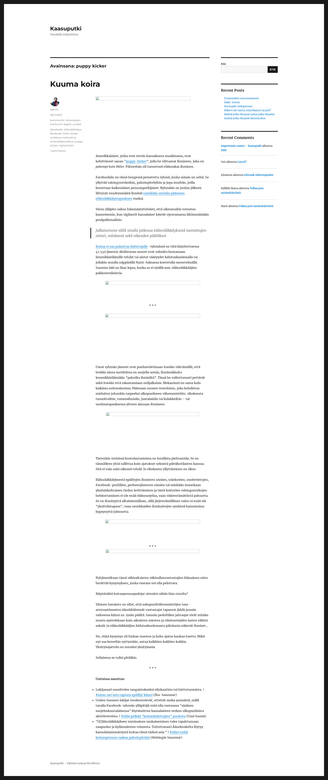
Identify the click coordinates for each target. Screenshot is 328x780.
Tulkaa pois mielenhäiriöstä (256, 206)
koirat (73, 133)
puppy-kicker (136, 161)
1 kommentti (58, 150)
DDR (223, 150)
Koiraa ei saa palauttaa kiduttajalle (122, 246)
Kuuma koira (75, 84)
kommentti (57, 120)
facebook (56, 133)
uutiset (77, 124)
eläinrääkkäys (72, 129)
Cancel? (242, 161)
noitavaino (69, 137)
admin (54, 109)
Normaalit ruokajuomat (238, 106)
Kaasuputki (65, 28)
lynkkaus (55, 137)
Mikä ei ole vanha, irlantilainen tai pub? (247, 110)
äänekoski (56, 129)
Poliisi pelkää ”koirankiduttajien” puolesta (153, 716)
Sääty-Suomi (232, 102)
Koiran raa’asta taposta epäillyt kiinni (124, 695)
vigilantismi (66, 145)
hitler (66, 133)
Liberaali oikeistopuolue (258, 175)
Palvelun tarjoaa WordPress (83, 763)
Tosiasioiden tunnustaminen (241, 98)
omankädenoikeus (62, 141)
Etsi (223, 64)
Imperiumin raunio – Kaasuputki (241, 146)
